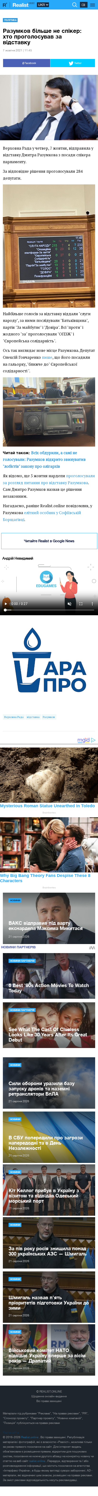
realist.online (37, 1461)
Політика (10, 20)
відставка (33, 717)
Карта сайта (11, 1432)
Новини (15, 900)
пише (47, 357)
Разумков (49, 717)
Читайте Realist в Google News (49, 541)
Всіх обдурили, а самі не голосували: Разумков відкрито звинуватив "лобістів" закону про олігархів (44, 459)
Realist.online (30, 1437)
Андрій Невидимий (17, 558)
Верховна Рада (14, 717)
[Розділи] (92, 2)
